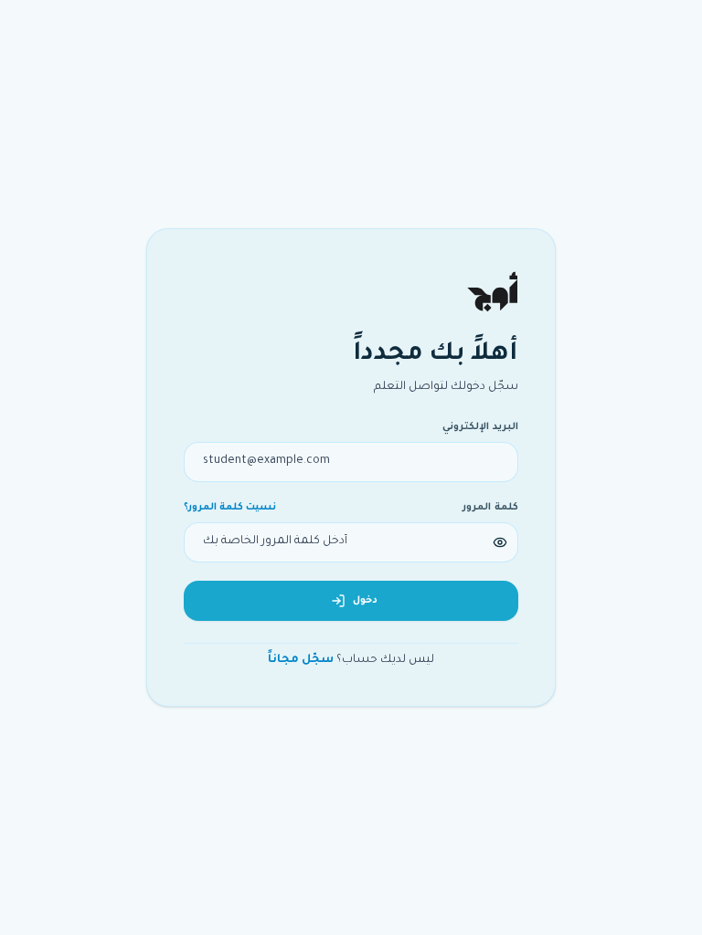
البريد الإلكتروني (480, 427)
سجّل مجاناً (301, 660)
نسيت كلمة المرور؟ (230, 507)
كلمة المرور (490, 507)
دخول (365, 600)
